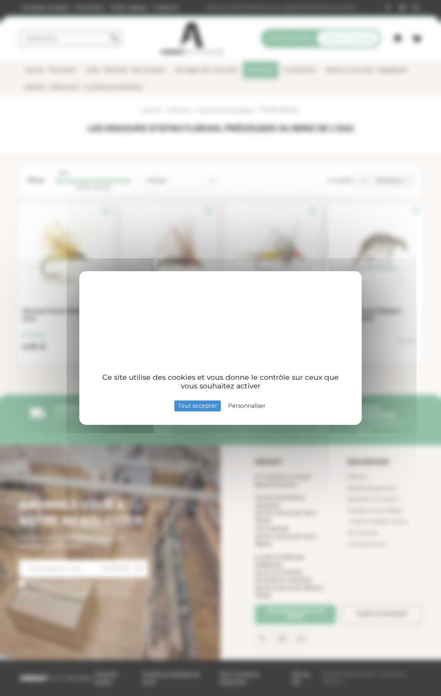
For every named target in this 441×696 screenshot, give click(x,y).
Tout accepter (197, 406)
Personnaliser (247, 406)
